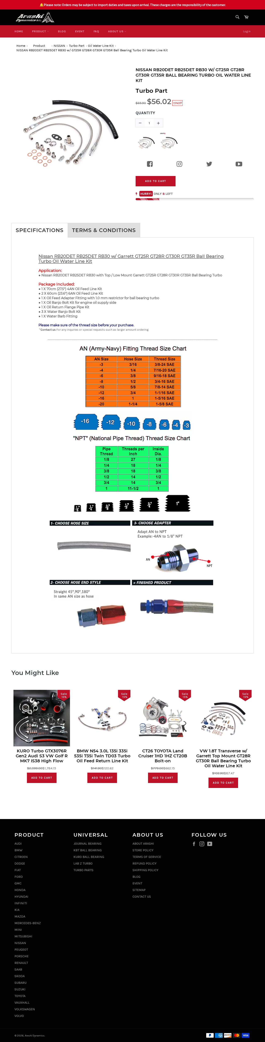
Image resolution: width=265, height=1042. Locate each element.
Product (39, 31)
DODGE (19, 863)
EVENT (79, 31)
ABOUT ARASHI (143, 844)
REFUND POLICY (144, 863)
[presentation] (7, 129)
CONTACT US (141, 897)
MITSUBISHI (23, 936)
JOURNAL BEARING (87, 844)
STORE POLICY (142, 850)
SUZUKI (19, 989)
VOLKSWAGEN (24, 1009)
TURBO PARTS (83, 870)
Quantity (145, 113)
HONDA (19, 890)
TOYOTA (19, 996)
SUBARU (20, 983)
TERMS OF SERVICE (146, 857)
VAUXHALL (22, 1003)
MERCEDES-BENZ (27, 923)
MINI (18, 930)
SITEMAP (139, 890)
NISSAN (59, 46)
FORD (18, 877)
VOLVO (19, 1016)
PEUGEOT (21, 950)
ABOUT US (116, 31)
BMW (18, 850)
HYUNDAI (21, 897)
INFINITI (20, 903)
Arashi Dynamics (35, 1035)
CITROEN (21, 857)
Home (18, 31)
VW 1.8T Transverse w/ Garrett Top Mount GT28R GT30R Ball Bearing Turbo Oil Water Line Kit (223, 758)
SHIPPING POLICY (145, 870)
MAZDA (19, 916)
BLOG (62, 31)
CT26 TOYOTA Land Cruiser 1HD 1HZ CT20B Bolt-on (162, 755)
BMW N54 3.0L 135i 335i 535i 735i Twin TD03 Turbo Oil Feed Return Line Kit (102, 755)
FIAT (17, 870)
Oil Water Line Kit (101, 46)
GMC (18, 883)
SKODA (19, 976)
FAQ (96, 31)
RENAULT (21, 963)
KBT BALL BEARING (87, 850)
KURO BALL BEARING (88, 857)
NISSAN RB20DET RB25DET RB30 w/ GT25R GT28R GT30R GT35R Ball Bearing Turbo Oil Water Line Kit (92, 50)
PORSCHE (21, 956)
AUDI (18, 844)
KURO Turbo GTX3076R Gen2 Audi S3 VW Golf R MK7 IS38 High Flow (42, 755)
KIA (16, 910)
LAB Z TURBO (83, 863)
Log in (247, 31)
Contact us (48, 329)
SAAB (18, 969)
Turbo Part (76, 46)
